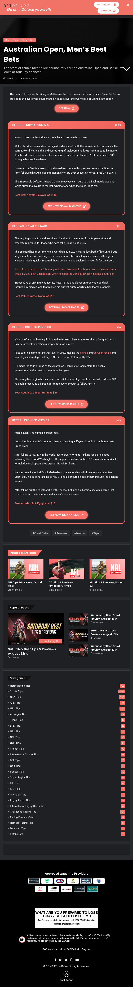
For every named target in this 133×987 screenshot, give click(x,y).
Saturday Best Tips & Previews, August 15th (104, 632)
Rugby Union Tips (20, 800)
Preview (62, 533)
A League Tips (18, 714)
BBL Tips (15, 760)
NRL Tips (15, 708)
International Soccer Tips (24, 754)
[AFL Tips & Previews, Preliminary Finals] (66, 569)
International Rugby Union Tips (27, 806)
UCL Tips (15, 742)
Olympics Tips (18, 794)
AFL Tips (15, 702)
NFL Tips (15, 737)
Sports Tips (11, 40)
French (84, 352)
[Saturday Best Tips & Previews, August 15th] (78, 635)
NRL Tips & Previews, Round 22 (106, 584)
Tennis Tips (28, 40)
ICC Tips (15, 788)
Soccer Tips (17, 771)
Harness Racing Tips (21, 822)
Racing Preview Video (22, 817)
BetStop (46, 949)
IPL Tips (14, 783)
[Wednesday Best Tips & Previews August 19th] (78, 619)
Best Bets (41, 533)
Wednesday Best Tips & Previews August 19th (105, 616)
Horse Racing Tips (20, 685)
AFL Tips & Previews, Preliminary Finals (61, 584)
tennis (80, 533)
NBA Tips (15, 696)
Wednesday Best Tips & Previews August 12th (105, 647)
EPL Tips (15, 725)
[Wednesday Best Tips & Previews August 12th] (78, 650)
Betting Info (16, 834)
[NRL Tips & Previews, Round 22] (107, 569)
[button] (128, 5)
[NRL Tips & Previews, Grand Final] (25, 569)
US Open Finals (102, 352)
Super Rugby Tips (20, 777)
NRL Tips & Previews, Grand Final (25, 584)
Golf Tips (15, 765)
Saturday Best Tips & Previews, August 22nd (32, 651)
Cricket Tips (17, 748)
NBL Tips (15, 731)
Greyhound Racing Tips (23, 811)
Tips (96, 533)
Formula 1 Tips (18, 828)
